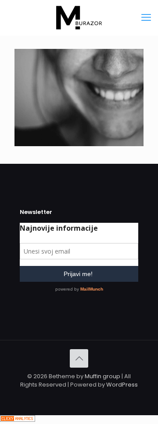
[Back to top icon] (79, 358)
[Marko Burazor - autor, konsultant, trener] (79, 17)
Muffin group (102, 376)
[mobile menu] (146, 17)
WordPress (122, 384)
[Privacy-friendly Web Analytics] (17, 420)
